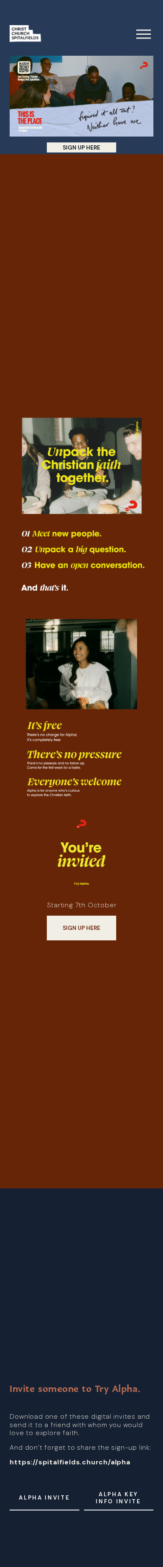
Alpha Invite (44, 1497)
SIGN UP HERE (81, 147)
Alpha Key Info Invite (118, 1498)
